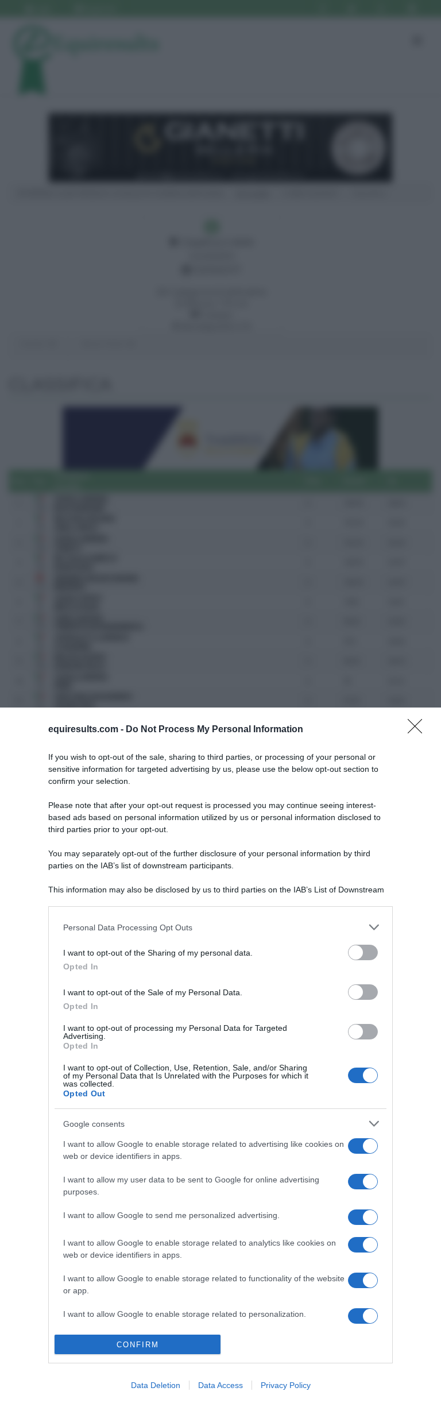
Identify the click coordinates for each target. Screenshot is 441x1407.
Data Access (220, 1385)
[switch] (363, 952)
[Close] (419, 730)
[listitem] (220, 927)
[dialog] (220, 1057)
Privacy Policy (286, 1385)
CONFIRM (138, 1344)
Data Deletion (155, 1385)
